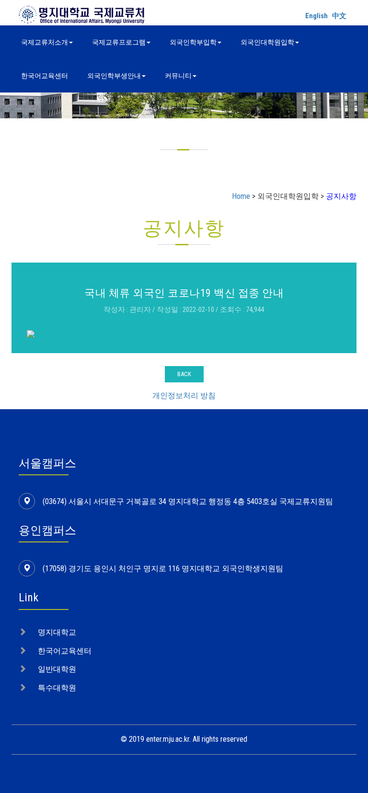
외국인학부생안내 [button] (114, 76)
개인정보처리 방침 (184, 395)
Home (241, 196)
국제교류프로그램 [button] (119, 42)
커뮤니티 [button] (178, 76)
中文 (339, 15)
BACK (184, 374)
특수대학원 (57, 687)
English (316, 15)
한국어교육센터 (44, 76)
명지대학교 (57, 632)
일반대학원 (57, 669)
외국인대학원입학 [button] (267, 42)
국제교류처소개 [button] (44, 42)
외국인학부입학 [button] (193, 42)
